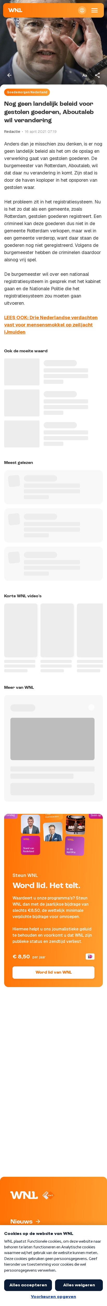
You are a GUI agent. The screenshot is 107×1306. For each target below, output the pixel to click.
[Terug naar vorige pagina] (9, 75)
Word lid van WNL (54, 973)
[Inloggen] (82, 10)
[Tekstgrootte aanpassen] (84, 75)
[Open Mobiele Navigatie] (94, 10)
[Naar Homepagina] (15, 10)
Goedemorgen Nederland (27, 92)
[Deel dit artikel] (97, 75)
